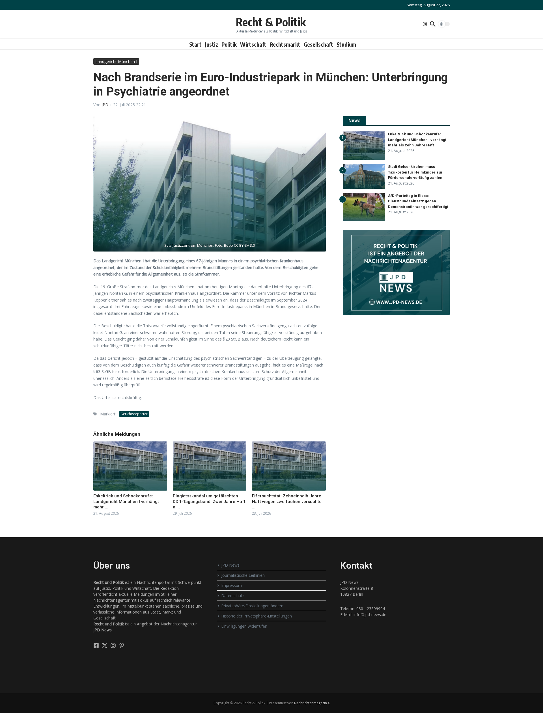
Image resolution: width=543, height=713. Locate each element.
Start (195, 44)
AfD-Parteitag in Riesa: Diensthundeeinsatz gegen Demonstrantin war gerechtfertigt (418, 201)
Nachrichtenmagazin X (312, 703)
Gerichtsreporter (134, 413)
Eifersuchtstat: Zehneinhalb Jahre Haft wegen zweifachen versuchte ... (287, 501)
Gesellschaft (318, 44)
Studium (346, 44)
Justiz (211, 44)
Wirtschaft (253, 44)
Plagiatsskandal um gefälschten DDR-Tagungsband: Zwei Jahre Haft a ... (209, 501)
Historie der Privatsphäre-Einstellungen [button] (256, 616)
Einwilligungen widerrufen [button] (244, 626)
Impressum (231, 585)
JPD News (230, 565)
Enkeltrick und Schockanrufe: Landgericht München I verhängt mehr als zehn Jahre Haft (417, 139)
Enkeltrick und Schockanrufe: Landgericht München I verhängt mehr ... (126, 501)
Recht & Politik (271, 22)
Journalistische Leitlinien (243, 575)
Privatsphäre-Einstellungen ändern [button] (252, 605)
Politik (229, 44)
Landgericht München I (116, 61)
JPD (105, 104)
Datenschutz (232, 595)
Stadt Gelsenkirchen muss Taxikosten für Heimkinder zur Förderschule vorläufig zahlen (415, 172)
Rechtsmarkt (285, 44)
